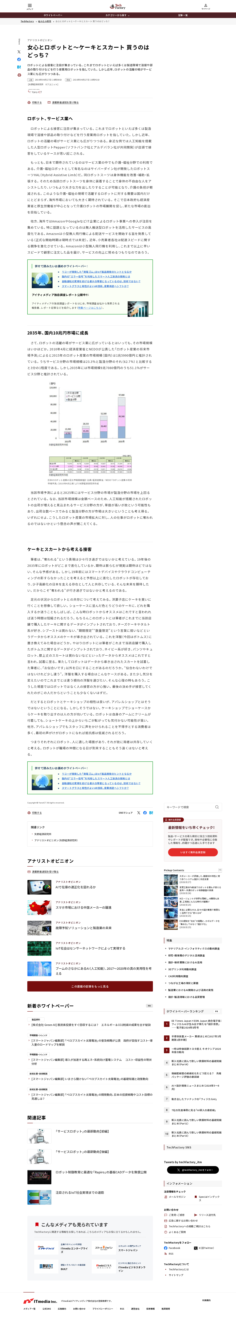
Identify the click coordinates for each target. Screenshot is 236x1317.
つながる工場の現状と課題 (183, 983)
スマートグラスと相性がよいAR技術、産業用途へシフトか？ (95, 286)
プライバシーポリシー (102, 1308)
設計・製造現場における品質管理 (186, 997)
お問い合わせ (79, 1308)
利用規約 (206, 1300)
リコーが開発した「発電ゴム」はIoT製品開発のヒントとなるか (97, 271)
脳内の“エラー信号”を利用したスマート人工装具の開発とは (96, 276)
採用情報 (150, 1308)
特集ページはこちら (89, 307)
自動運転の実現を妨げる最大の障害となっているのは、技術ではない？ (101, 281)
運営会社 (135, 1308)
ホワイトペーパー (53, 15)
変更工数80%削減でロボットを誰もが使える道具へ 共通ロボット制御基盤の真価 (200, 889)
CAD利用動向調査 (178, 976)
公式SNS (47, 1308)
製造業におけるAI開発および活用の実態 (191, 990)
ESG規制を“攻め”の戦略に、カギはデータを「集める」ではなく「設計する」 (200, 922)
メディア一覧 (29, 1308)
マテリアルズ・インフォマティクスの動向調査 (194, 948)
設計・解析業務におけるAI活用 (185, 962)
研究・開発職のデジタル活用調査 (186, 955)
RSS (122, 1308)
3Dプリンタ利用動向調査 (182, 969)
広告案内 (62, 1308)
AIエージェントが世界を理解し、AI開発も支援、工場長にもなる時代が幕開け (199, 900)
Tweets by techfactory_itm (183, 1162)
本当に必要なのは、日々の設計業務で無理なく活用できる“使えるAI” (200, 911)
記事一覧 (183, 15)
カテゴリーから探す (116, 15)
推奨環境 (166, 1308)
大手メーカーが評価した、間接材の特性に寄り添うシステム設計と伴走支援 (200, 877)
